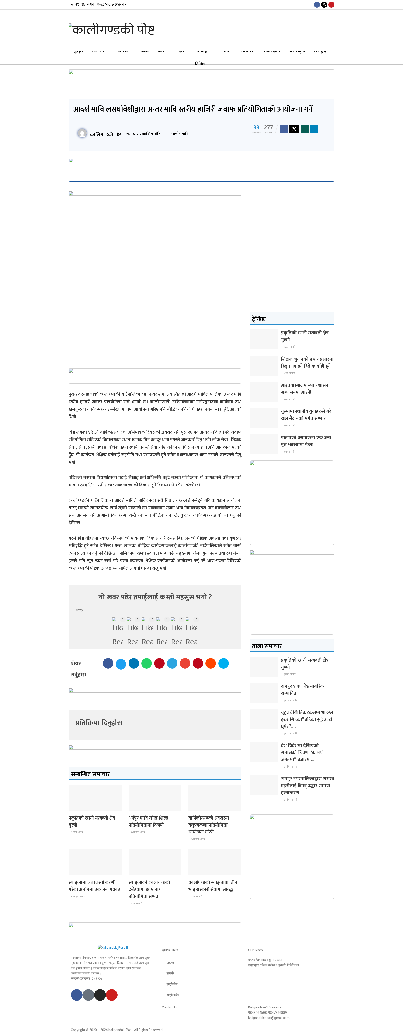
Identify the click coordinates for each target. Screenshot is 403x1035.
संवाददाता (272, 51)
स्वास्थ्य (123, 51)
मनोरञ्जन (203, 51)
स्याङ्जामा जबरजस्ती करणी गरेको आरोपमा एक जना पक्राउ (94, 885)
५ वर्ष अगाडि (288, 399)
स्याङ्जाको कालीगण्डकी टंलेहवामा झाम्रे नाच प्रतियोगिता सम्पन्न (149, 889)
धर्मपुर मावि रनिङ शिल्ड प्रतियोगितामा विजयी (148, 821)
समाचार (98, 51)
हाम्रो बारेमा (173, 995)
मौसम (227, 51)
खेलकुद (320, 51)
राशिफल (248, 51)
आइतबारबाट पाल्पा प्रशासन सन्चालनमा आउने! (304, 388)
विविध (200, 64)
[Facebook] (77, 995)
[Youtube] (112, 995)
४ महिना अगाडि (290, 767)
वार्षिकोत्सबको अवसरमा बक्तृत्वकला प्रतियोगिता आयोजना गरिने (208, 825)
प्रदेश (162, 51)
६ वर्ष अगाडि (288, 426)
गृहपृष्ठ (78, 51)
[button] (108, 663)
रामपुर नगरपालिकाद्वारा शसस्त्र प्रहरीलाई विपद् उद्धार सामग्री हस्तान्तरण (307, 786)
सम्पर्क (170, 973)
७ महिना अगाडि (138, 832)
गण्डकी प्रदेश (138, 807)
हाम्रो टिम (172, 984)
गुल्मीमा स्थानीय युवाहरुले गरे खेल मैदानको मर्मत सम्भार (306, 414)
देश (181, 51)
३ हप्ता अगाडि (77, 832)
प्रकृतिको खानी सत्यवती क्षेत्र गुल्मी (92, 821)
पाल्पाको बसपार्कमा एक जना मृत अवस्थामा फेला (306, 441)
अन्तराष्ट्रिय (297, 51)
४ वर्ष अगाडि (289, 373)
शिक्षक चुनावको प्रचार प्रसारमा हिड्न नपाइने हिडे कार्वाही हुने (307, 362)
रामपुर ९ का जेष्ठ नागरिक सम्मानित (302, 689)
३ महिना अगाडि (290, 700)
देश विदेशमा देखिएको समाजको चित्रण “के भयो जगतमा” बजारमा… (302, 753)
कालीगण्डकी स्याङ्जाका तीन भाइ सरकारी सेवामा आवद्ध (212, 885)
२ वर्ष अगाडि (136, 904)
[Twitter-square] (88, 995)
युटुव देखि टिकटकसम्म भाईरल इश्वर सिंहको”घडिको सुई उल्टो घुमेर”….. (307, 720)
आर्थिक (143, 51)
